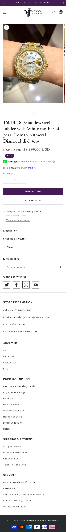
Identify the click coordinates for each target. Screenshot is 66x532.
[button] (4, 12)
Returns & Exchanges (15, 453)
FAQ (5, 369)
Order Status (10, 459)
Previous (4, 3)
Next (63, 3)
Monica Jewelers (27, 520)
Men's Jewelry (11, 405)
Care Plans (9, 489)
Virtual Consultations (15, 507)
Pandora (8, 399)
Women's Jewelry (13, 411)
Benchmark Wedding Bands (19, 386)
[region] (33, 3)
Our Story (9, 357)
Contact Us (9, 363)
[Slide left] (25, 113)
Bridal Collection (12, 423)
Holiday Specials (12, 417)
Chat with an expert (15, 324)
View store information (18, 220)
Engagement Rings (14, 393)
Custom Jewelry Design (17, 501)
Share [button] (10, 247)
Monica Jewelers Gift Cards (19, 482)
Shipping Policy (12, 447)
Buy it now (33, 201)
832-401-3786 (23, 310)
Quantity (8, 174)
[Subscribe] (59, 267)
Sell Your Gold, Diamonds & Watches (24, 495)
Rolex (6, 429)
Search (7, 351)
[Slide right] (40, 113)
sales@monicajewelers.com (33, 317)
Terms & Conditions (14, 465)
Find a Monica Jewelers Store (20, 331)
